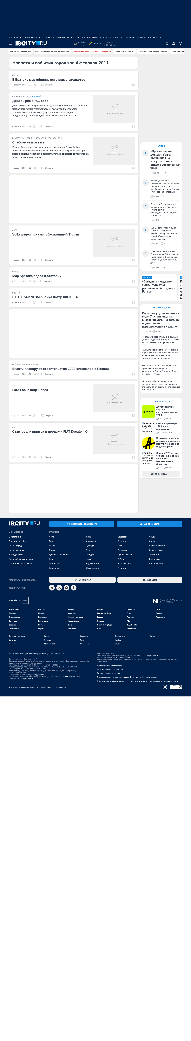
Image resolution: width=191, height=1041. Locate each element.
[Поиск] (167, 44)
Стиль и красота (157, 545)
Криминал (91, 541)
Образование (92, 568)
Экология (154, 554)
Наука (88, 559)
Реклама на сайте (17, 541)
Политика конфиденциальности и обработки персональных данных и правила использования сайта (137, 681)
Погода (75, 37)
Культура (90, 545)
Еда (51, 559)
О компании (15, 537)
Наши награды (16, 545)
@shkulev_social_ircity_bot (123, 658)
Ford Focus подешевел (30, 390)
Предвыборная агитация (21, 559)
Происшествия (125, 554)
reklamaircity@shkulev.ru (148, 656)
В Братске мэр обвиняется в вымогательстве (48, 80)
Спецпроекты (156, 563)
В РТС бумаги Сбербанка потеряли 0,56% (45, 297)
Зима (88, 537)
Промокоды (48, 37)
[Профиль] (180, 44)
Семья (152, 537)
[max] (66, 587)
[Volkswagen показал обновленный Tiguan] (114, 243)
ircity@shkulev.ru (39, 675)
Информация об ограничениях (109, 665)
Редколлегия (144, 37)
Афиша (103, 37)
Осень (121, 545)
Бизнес (52, 541)
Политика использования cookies (110, 669)
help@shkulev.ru (27, 679)
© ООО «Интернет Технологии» (54, 687)
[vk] (59, 587)
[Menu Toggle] (10, 44)
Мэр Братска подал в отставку (36, 276)
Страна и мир (155, 550)
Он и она (122, 541)
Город (52, 550)
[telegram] (52, 587)
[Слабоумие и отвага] (114, 151)
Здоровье (54, 568)
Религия (122, 568)
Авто (51, 537)
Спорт (152, 541)
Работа (121, 559)
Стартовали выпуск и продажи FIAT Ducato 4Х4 (50, 431)
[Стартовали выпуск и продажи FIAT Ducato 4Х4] (114, 440)
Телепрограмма (89, 37)
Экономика (155, 559)
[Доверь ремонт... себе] (114, 109)
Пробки (95, 44)
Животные (54, 563)
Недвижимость (32, 37)
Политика (122, 550)
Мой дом (90, 554)
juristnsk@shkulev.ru (72, 677)
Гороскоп (114, 37)
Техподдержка (16, 554)
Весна (52, 545)
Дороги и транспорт (59, 554)
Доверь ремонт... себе (30, 101)
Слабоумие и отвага (28, 142)
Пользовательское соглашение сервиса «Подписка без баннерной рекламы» (128, 677)
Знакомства (62, 37)
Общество (123, 537)
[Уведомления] (173, 44)
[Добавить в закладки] (133, 85)
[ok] (73, 587)
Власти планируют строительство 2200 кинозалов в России (60, 369)
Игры (162, 37)
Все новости (15, 37)
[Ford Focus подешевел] (114, 398)
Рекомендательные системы (108, 673)
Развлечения (124, 563)
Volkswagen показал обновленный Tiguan (45, 234)
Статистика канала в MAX (22, 563)
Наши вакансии (16, 550)
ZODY (155, 37)
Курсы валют (128, 37)
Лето (88, 550)
